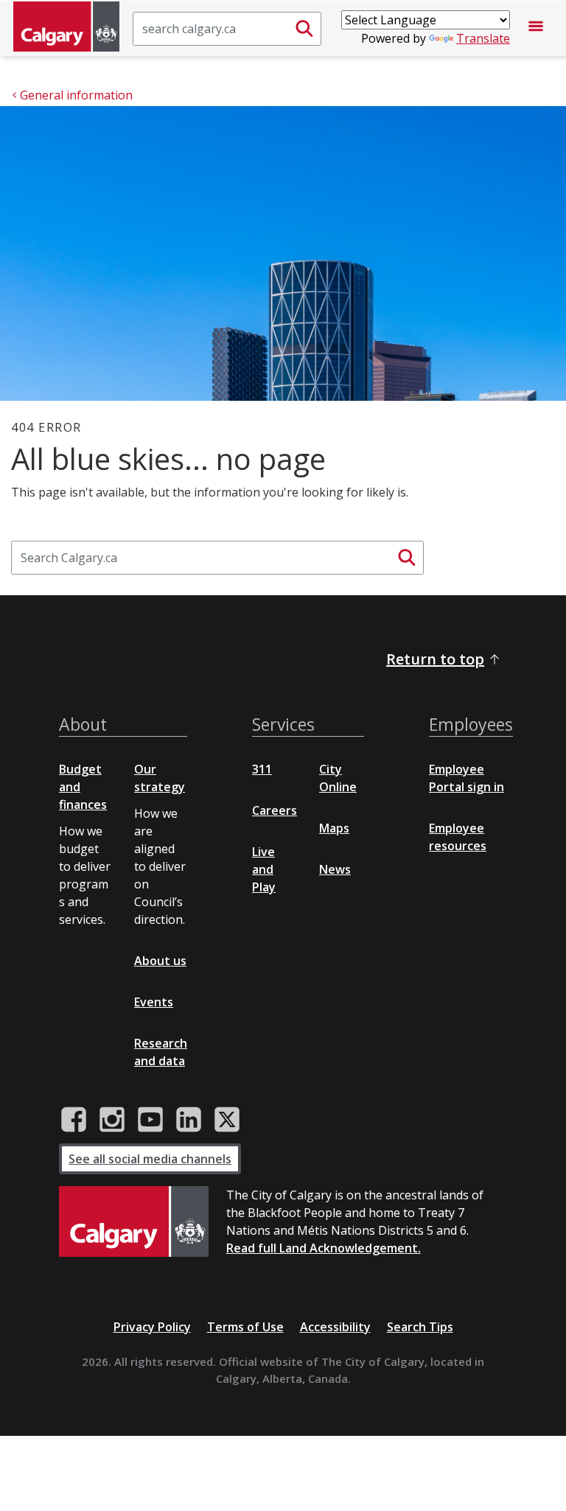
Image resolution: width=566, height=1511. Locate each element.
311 (262, 769)
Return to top (435, 659)
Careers (274, 810)
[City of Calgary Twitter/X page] (227, 1120)
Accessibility (335, 1327)
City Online (338, 778)
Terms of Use (245, 1327)
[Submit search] (304, 28)
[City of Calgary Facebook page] (73, 1120)
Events (153, 1002)
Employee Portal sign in (466, 778)
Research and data (160, 1052)
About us (160, 961)
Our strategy (159, 778)
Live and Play (264, 869)
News (335, 869)
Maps (334, 828)
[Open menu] (536, 29)
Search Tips (420, 1327)
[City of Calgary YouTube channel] (150, 1120)
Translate (483, 38)
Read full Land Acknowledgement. (323, 1248)
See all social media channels (150, 1159)
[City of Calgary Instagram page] (112, 1120)
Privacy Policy (152, 1327)
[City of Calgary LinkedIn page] (188, 1120)
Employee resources (457, 837)
